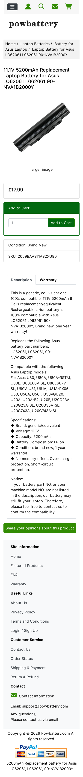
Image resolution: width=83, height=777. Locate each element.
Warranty (18, 584)
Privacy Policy (23, 612)
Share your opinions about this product (40, 528)
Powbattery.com (55, 733)
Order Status (22, 658)
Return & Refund (25, 677)
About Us (19, 603)
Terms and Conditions (30, 621)
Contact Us (20, 649)
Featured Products (27, 565)
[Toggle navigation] (12, 6)
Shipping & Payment (28, 667)
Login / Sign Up (24, 630)
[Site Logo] (41, 24)
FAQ (14, 574)
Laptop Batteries (35, 43)
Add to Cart (61, 222)
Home (10, 43)
